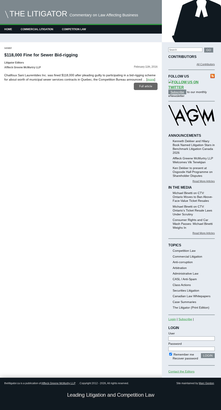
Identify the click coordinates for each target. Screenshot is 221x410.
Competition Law (74, 29)
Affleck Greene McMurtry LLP (58, 383)
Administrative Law (185, 273)
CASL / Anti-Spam (185, 279)
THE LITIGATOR (38, 13)
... (144, 79)
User (171, 333)
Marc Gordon (206, 383)
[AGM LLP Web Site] (191, 129)
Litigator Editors (14, 62)
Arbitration (180, 268)
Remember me (183, 354)
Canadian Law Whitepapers (191, 296)
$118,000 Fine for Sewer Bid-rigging (41, 55)
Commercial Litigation (37, 29)
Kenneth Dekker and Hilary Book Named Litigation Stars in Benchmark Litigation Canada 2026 (194, 146)
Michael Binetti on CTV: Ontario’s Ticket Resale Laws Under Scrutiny (192, 210)
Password (175, 343)
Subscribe (177, 92)
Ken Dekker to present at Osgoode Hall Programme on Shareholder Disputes (193, 171)
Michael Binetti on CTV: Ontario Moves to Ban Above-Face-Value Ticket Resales (193, 196)
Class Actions (182, 285)
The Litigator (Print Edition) (191, 307)
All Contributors (206, 64)
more (150, 79)
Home (8, 29)
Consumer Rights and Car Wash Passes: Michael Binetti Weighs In (193, 223)
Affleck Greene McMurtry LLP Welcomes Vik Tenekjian (193, 160)
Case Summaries (184, 302)
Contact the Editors (181, 371)
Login (172, 319)
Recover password (185, 358)
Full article (145, 86)
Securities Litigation (186, 290)
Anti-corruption (183, 262)
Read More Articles (204, 181)
